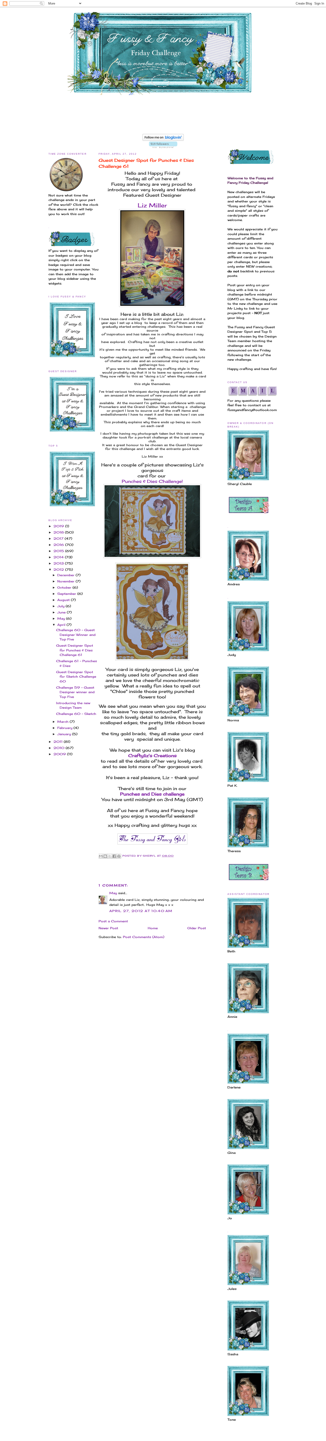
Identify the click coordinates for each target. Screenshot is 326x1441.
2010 (59, 748)
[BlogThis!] (105, 856)
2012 (59, 569)
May (61, 618)
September (67, 594)
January (64, 734)
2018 (59, 532)
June (62, 612)
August (64, 600)
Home (153, 928)
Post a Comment (113, 921)
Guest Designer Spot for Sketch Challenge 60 (76, 676)
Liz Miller (152, 205)
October (65, 587)
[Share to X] (109, 856)
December (66, 575)
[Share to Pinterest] (118, 856)
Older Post (196, 928)
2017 (59, 538)
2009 (60, 754)
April (62, 625)
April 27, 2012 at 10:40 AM (141, 911)
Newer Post (108, 928)
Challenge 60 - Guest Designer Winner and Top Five (75, 634)
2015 (59, 551)
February (65, 728)
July (61, 606)
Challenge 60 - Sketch (76, 714)
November (66, 581)
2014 (59, 557)
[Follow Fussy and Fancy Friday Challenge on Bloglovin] (163, 140)
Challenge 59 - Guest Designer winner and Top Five (75, 692)
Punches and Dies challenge (152, 794)
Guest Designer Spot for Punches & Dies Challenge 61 (74, 650)
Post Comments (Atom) (143, 937)
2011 (58, 742)
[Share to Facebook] (114, 856)
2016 (59, 545)
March (63, 721)
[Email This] (100, 856)
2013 (59, 563)
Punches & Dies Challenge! (152, 481)
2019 (59, 526)
